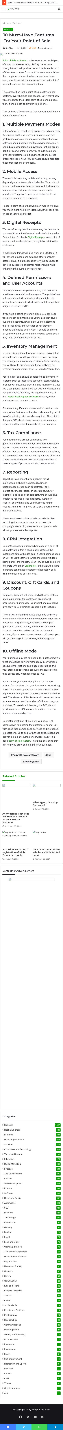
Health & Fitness (12, 1130)
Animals (8, 1295)
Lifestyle (8, 1169)
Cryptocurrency (12, 1388)
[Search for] (59, 10)
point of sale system (19, 740)
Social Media (10, 1305)
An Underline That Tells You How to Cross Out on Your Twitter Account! (15, 818)
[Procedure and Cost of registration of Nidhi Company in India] (16, 839)
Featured (8, 1134)
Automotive (10, 1203)
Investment (9, 1349)
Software (8, 1193)
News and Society (13, 1266)
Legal (7, 1237)
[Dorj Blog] (13, 9)
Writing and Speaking (14, 1334)
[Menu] (3, 10)
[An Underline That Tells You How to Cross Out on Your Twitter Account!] (16, 797)
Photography (10, 1315)
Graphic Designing (13, 1290)
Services (8, 1144)
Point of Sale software (14, 60)
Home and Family (12, 1198)
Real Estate (9, 1222)
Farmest (8, 1373)
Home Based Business (15, 1256)
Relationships (10, 1320)
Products (8, 1212)
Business (17, 23)
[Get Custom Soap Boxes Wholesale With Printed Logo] (47, 839)
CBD (6, 1378)
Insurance (9, 1344)
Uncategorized (11, 1329)
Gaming (8, 1227)
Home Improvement (14, 1139)
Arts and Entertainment (15, 1251)
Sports (7, 1276)
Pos (49, 755)
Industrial (8, 1368)
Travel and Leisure (13, 1154)
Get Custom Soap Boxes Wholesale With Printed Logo (46, 852)
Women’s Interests (13, 1247)
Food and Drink (11, 1242)
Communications (12, 1325)
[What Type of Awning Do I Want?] (47, 791)
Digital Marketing (12, 1164)
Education (9, 1159)
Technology (10, 1217)
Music (7, 1354)
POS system (32, 761)
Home (8, 23)
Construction (10, 1281)
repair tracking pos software (23, 396)
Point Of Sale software (26, 755)
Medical (8, 1232)
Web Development (13, 1183)
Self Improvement (13, 1359)
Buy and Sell (10, 1261)
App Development (13, 1173)
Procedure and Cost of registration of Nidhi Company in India (15, 852)
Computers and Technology (17, 1149)
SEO (6, 1208)
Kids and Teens (11, 1286)
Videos (7, 1383)
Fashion (8, 1178)
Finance (8, 1188)
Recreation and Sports (15, 1364)
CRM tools (30, 565)
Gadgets (8, 1271)
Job (6, 1393)
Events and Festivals (14, 1310)
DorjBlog (9, 48)
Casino (7, 1300)
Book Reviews (11, 1339)
